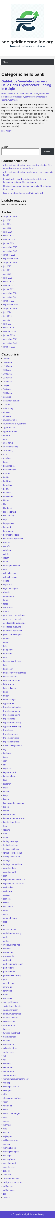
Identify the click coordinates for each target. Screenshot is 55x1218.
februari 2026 (9, 239)
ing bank (7, 753)
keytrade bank (9, 772)
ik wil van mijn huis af (13, 745)
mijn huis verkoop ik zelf (14, 879)
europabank (8, 596)
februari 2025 (9, 285)
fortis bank (8, 607)
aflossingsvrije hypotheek (14, 423)
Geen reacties (26, 93)
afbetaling (8, 408)
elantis (6, 592)
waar (5, 1117)
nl (4, 925)
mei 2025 (7, 274)
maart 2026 (8, 235)
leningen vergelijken (12, 864)
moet (5, 910)
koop (5, 795)
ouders (6, 941)
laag (5, 826)
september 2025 (10, 258)
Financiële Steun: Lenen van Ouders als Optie (24, 193)
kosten (6, 810)
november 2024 (10, 297)
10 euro (6, 358)
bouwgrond (8, 531)
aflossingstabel (10, 419)
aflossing (7, 416)
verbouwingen (9, 1075)
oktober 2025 (9, 254)
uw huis (6, 1040)
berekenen (8, 496)
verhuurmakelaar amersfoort (16, 1079)
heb (5, 646)
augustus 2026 (10, 216)
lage (5, 833)
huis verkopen (9, 688)
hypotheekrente (10, 734)
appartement (9, 427)
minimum (7, 895)
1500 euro (7, 366)
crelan (6, 557)
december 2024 (10, 293)
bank (36, 93)
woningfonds (9, 1159)
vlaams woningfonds (12, 1098)
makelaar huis (9, 868)
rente (5, 994)
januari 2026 (9, 243)
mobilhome (8, 906)
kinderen (7, 783)
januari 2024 (9, 335)
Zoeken (4, 146)
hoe (5, 657)
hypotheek (12, 99)
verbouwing (8, 1071)
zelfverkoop (8, 1186)
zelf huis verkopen (11, 1178)
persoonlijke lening (12, 975)
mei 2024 (7, 320)
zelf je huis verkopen (12, 1182)
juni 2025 (7, 270)
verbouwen (8, 1067)
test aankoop (9, 1025)
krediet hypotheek (11, 822)
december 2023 (10, 339)
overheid (7, 948)
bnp (5, 519)
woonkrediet (9, 1167)
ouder (5, 937)
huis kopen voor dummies (14, 672)
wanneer (7, 1124)
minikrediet (8, 887)
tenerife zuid (9, 1021)
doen (5, 561)
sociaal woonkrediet (12, 1006)
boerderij (7, 527)
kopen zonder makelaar (14, 803)
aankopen (7, 404)
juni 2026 (7, 224)
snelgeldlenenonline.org (28, 41)
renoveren (7, 990)
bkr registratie (9, 511)
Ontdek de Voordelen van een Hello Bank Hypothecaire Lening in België (26, 85)
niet (5, 921)
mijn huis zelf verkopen (13, 883)
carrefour (7, 546)
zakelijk (6, 1170)
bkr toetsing (8, 515)
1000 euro (7, 362)
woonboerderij (9, 1163)
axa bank (7, 458)
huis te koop (8, 684)
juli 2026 (7, 220)
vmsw (5, 1101)
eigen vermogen (10, 588)
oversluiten (8, 952)
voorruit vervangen (11, 1113)
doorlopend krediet (12, 565)
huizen (6, 695)
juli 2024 (7, 312)
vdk (4, 1056)
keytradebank (9, 776)
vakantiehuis (9, 1044)
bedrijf (6, 477)
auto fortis (8, 442)
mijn (5, 875)
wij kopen (7, 1136)
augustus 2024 (10, 308)
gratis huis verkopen (12, 634)
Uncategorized (9, 1036)
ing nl (5, 757)
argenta (6, 435)
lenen (5, 837)
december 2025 (10, 247)
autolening (8, 450)
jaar (5, 760)
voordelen (7, 1105)
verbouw (7, 1063)
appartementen (10, 431)
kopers (6, 806)
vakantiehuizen (10, 1048)
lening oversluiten (11, 856)
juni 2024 (7, 316)
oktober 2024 (9, 300)
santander (8, 998)
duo (5, 569)
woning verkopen (11, 1151)
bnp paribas (8, 523)
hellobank (6, 96)
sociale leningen (10, 1010)
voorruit (6, 1109)
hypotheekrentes (11, 738)
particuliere (8, 967)
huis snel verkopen (11, 680)
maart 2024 (8, 327)
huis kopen (8, 669)
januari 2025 (9, 289)
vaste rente (8, 1052)
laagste (6, 829)
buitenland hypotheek (13, 538)
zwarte (6, 1197)
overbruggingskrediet (12, 944)
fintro (5, 600)
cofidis (6, 554)
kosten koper (9, 814)
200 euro (7, 370)
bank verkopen (9, 469)
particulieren (9, 971)
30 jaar (6, 385)
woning (6, 1144)
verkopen (7, 1090)
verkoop (6, 1082)
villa (5, 1094)
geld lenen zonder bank (14, 615)
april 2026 (7, 231)
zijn (4, 1193)
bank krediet (9, 465)
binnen (6, 500)
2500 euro (7, 377)
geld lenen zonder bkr (13, 619)
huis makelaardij (10, 676)
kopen (6, 799)
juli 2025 (7, 266)
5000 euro (7, 393)
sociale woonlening (12, 1013)
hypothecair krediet (12, 707)
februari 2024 (9, 331)
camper (6, 542)
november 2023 (10, 343)
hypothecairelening (12, 726)
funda (6, 611)
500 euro (7, 389)
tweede (6, 1029)
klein (5, 787)
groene (6, 638)
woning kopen (9, 1147)
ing (4, 749)
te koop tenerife (10, 1017)
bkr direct (7, 508)
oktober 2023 (9, 346)
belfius (6, 488)
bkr (4, 504)
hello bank (44, 93)
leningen (7, 860)
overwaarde (8, 956)
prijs (5, 979)
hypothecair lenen (11, 711)
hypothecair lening (11, 715)
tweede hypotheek (11, 1033)
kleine (6, 791)
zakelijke (7, 1174)
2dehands (7, 381)
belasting (7, 485)
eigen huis (7, 584)
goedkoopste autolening (14, 623)
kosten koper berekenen (14, 818)
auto (5, 439)
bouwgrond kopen (11, 534)
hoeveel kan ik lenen (12, 661)
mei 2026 (7, 228)
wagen (6, 1121)
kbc (4, 764)
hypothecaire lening (12, 722)
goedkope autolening (13, 626)
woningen (7, 1155)
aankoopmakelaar (11, 400)
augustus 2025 (10, 262)
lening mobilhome (11, 849)
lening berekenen (11, 845)
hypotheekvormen (11, 741)
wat (5, 1128)
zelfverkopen (9, 1190)
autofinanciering (10, 446)
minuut (6, 902)
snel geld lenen (10, 1002)
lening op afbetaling (12, 852)
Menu (5, 61)
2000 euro (7, 374)
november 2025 (10, 251)
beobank (7, 492)
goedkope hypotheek (12, 630)
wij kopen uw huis (11, 1140)
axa (5, 454)
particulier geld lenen (13, 964)
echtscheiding (9, 573)
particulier (8, 960)
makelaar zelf (9, 872)
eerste (6, 580)
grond (5, 642)
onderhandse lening (12, 933)
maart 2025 (8, 281)
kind (5, 780)
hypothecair (16, 96)
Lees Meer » (6, 130)
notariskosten (9, 929)
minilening (7, 891)
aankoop (7, 396)
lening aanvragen (11, 841)
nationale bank (10, 918)
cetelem (7, 550)
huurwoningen (9, 699)
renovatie (7, 987)
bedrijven (7, 481)
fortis (5, 603)
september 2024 (10, 304)
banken (6, 473)
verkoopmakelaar (11, 1086)
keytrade (7, 768)
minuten (7, 898)
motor (6, 914)
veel (5, 1059)
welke (6, 1132)
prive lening (8, 983)
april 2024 (7, 323)
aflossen (7, 412)
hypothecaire (29, 96)
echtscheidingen (10, 577)
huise (5, 692)
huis (5, 665)
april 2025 (7, 277)
